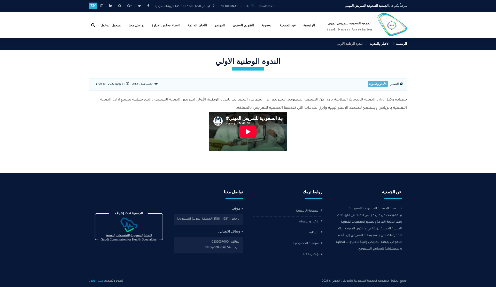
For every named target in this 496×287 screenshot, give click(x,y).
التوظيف (313, 233)
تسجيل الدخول (110, 25)
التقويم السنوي (243, 25)
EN (93, 6)
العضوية (267, 25)
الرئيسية (309, 25)
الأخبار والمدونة (379, 43)
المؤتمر (219, 25)
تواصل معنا (136, 25)
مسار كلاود (96, 281)
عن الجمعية (288, 25)
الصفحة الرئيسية (307, 211)
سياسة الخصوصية (306, 243)
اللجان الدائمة (197, 25)
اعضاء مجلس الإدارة (166, 25)
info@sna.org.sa (234, 5)
